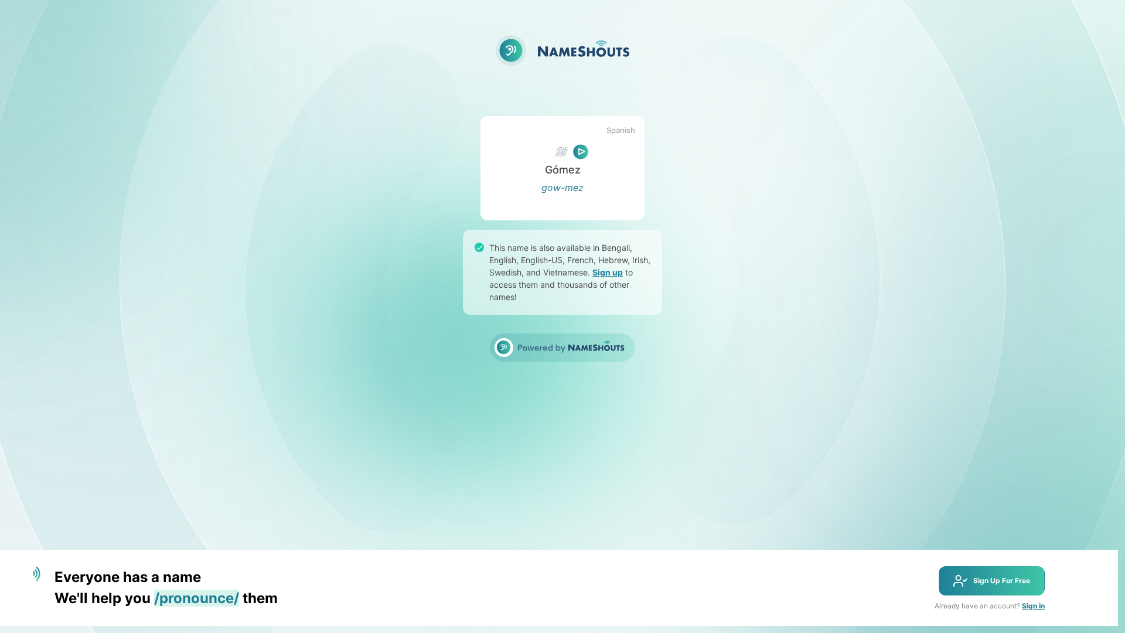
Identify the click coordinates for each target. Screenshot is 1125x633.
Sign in (1033, 605)
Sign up (607, 272)
